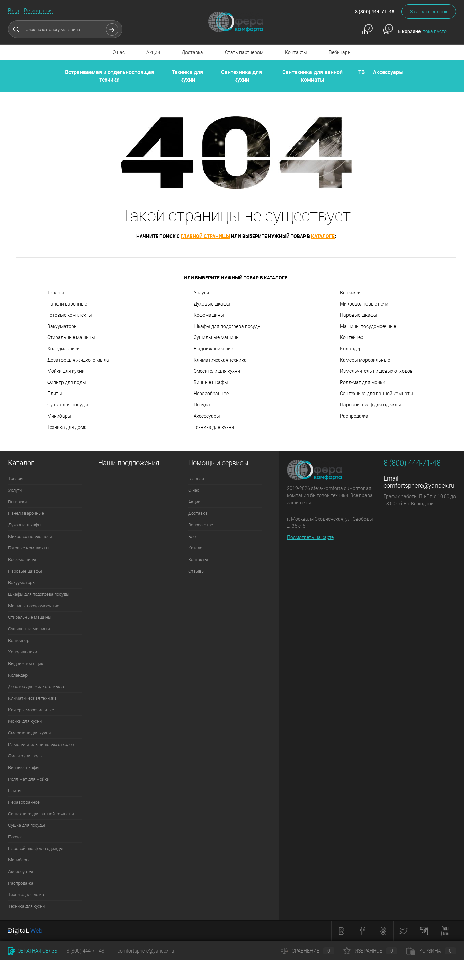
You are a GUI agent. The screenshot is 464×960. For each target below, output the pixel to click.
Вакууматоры (62, 326)
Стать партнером (244, 52)
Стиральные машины (71, 337)
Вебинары (340, 52)
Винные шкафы (211, 382)
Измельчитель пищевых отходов (376, 371)
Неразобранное (211, 393)
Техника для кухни (187, 75)
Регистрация (38, 10)
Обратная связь (37, 951)
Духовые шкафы (212, 304)
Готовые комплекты (69, 315)
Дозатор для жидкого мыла (78, 360)
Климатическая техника (220, 360)
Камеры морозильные (365, 360)
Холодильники (63, 348)
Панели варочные (67, 304)
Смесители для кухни (217, 371)
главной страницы (205, 236)
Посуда (202, 404)
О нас (119, 52)
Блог (192, 536)
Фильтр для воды (66, 382)
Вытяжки (350, 292)
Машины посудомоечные (368, 326)
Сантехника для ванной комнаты (312, 75)
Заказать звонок (428, 11)
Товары (55, 292)
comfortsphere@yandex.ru (418, 485)
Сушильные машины (217, 337)
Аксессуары (388, 72)
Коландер (351, 348)
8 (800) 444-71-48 (85, 951)
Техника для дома (67, 427)
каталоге (323, 236)
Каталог (196, 548)
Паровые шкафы (358, 315)
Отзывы (196, 571)
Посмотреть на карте (310, 537)
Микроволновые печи (364, 304)
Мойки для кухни (66, 371)
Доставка (192, 52)
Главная (196, 478)
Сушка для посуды (67, 404)
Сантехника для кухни (241, 75)
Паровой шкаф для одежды (370, 404)
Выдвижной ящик (213, 348)
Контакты (296, 52)
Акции (153, 52)
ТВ (361, 72)
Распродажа (354, 416)
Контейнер (351, 337)
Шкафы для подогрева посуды (228, 326)
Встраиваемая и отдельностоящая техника (109, 75)
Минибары (59, 416)
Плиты (54, 393)
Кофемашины (209, 315)
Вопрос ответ (201, 524)
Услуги (201, 292)
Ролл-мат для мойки (362, 382)
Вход (13, 10)
